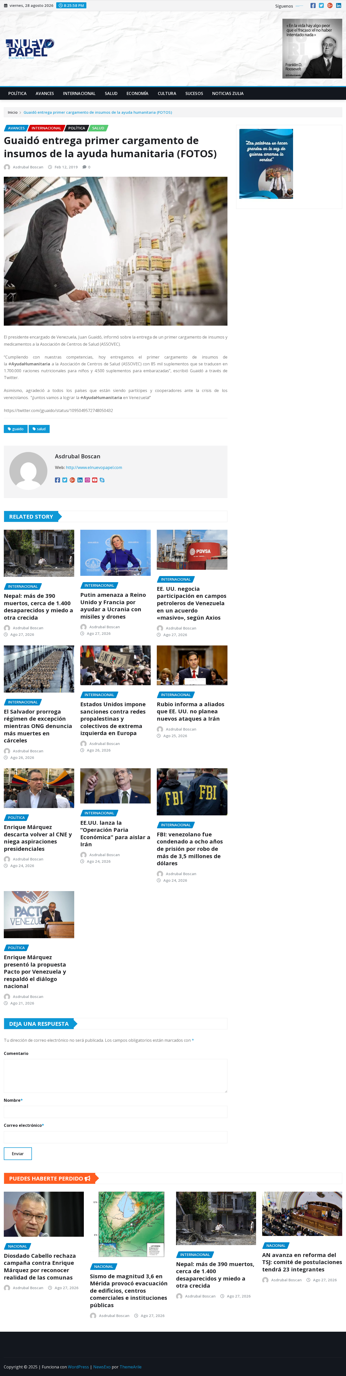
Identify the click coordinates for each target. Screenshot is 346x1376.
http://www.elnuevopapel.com (94, 467)
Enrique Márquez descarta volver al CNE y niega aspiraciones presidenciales (38, 837)
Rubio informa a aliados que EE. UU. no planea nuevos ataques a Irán (190, 711)
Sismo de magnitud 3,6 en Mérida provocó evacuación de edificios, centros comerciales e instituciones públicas (129, 1290)
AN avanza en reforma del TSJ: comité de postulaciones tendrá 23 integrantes (302, 1262)
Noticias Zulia (228, 93)
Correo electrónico (24, 1125)
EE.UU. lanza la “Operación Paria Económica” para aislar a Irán (115, 833)
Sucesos (194, 93)
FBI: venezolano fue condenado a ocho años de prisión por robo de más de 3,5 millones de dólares (190, 848)
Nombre (13, 1100)
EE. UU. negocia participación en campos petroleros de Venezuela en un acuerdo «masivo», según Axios (191, 603)
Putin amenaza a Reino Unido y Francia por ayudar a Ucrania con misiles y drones (113, 605)
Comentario (16, 1053)
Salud (111, 93)
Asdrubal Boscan (28, 166)
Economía (137, 93)
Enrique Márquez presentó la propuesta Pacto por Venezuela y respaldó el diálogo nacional (35, 971)
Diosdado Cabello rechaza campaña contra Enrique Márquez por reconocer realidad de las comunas (40, 1266)
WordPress (78, 1367)
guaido (18, 428)
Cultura (167, 93)
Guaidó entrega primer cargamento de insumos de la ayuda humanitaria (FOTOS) (98, 112)
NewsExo (102, 1367)
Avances (45, 93)
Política (17, 93)
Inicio (12, 112)
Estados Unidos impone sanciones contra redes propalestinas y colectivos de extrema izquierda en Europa (113, 718)
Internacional (79, 93)
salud (41, 428)
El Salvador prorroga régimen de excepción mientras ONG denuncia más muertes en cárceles (38, 725)
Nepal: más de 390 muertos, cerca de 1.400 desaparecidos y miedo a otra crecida (38, 606)
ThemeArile (131, 1367)
